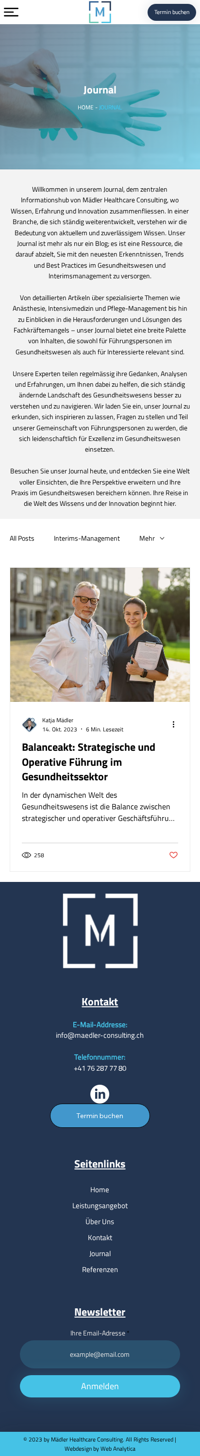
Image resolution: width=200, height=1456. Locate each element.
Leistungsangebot (100, 1205)
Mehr (147, 538)
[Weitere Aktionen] (177, 724)
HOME (86, 107)
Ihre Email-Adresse (97, 1333)
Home (99, 1189)
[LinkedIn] (99, 1094)
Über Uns (99, 1221)
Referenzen (100, 1269)
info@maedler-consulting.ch (100, 1035)
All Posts (22, 538)
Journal (100, 1253)
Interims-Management (87, 538)
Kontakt (100, 1237)
